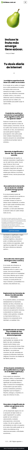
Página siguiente (17, 441)
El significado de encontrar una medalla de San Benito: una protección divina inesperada (14, 332)
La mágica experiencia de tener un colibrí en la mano (14, 81)
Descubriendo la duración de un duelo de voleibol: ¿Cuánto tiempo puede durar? (14, 188)
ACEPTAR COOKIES (14, 230)
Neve (5, 448)
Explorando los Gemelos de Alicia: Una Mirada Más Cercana (14, 295)
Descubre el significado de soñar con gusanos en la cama (14, 406)
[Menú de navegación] (25, 2)
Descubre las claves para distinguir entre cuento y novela (14, 260)
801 (11, 441)
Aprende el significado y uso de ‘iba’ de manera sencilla (14, 153)
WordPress (21, 448)
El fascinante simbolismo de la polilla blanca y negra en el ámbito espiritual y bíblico (14, 370)
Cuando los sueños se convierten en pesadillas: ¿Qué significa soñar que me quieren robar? (14, 116)
